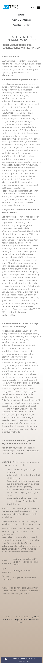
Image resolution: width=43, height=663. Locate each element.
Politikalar (21, 15)
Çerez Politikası (21, 617)
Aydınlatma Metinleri (22, 20)
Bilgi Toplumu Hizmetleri (27, 619)
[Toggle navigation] (38, 7)
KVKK (8, 617)
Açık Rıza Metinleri (21, 25)
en (32, 7)
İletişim (21, 622)
